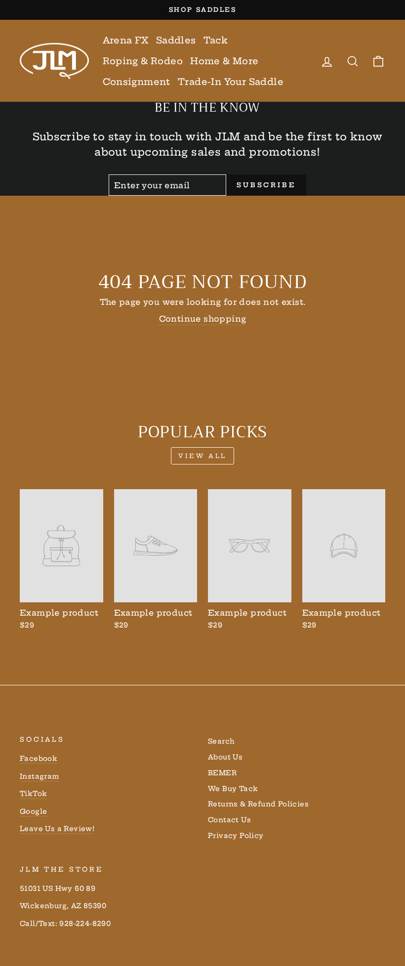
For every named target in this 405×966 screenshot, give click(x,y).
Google (33, 811)
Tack (215, 40)
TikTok (33, 794)
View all (202, 456)
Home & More (224, 61)
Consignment (136, 81)
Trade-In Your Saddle (231, 81)
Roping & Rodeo (143, 61)
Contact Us (229, 820)
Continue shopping (202, 319)
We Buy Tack (233, 789)
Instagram (40, 776)
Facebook (38, 759)
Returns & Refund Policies (258, 804)
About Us (225, 757)
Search (221, 741)
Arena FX (126, 40)
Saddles (176, 40)
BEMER (222, 773)
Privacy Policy (236, 836)
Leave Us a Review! (57, 829)
